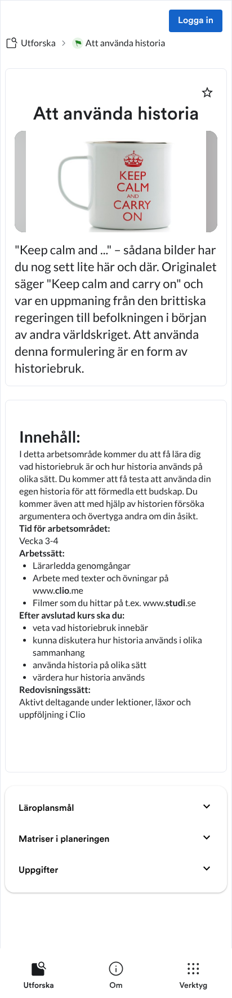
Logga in (195, 20)
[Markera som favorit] (207, 92)
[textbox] (116, 586)
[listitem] (39, 978)
